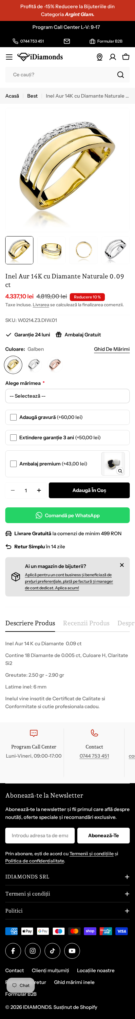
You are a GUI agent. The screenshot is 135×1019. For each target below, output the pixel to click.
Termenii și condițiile (91, 854)
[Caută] (121, 75)
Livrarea (41, 304)
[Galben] (13, 365)
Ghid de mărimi (112, 349)
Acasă (12, 96)
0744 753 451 (94, 756)
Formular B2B (21, 994)
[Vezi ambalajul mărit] (120, 470)
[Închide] (122, 565)
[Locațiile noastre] (100, 57)
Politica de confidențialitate (34, 861)
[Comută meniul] (9, 57)
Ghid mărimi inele (74, 982)
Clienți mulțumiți (50, 970)
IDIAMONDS (37, 1007)
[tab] (30, 625)
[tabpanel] (67, 675)
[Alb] (34, 365)
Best (32, 96)
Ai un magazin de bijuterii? (55, 566)
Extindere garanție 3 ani (60, 437)
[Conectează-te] (113, 57)
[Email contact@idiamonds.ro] (67, 41)
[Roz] (55, 365)
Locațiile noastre (96, 970)
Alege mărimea (25, 383)
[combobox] (67, 75)
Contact (14, 970)
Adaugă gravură (51, 417)
